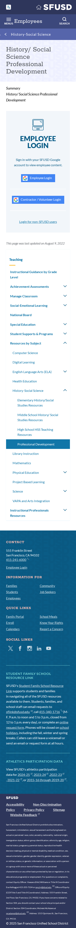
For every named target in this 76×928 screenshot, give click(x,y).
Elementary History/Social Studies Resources (35, 402)
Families (11, 586)
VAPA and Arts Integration (31, 501)
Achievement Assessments (29, 286)
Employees (13, 598)
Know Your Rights (51, 623)
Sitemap (59, 810)
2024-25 (24, 774)
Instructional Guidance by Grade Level (33, 274)
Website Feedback (23, 815)
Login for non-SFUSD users (38, 222)
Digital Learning (24, 362)
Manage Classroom (23, 296)
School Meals (48, 616)
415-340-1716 (49, 712)
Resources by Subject (25, 343)
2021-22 (13, 780)
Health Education (25, 381)
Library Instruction (26, 453)
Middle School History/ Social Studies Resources (37, 417)
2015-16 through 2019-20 (45, 780)
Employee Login (40, 178)
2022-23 (56, 774)
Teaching (15, 259)
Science (18, 491)
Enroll (10, 623)
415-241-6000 (16, 559)
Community (47, 586)
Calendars (13, 629)
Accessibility (15, 804)
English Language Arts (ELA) (32, 372)
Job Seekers (48, 592)
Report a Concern (51, 629)
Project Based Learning (29, 482)
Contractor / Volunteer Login (40, 199)
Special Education (22, 324)
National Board (21, 315)
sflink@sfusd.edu (18, 712)
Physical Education (26, 472)
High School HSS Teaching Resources (35, 432)
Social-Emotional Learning (28, 305)
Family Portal (15, 616)
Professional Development (36, 444)
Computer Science (25, 353)
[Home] (54, 8)
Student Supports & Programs (31, 334)
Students (12, 592)
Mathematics (22, 463)
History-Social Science (31, 34)
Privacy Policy (34, 810)
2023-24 (40, 774)
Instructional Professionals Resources (29, 512)
